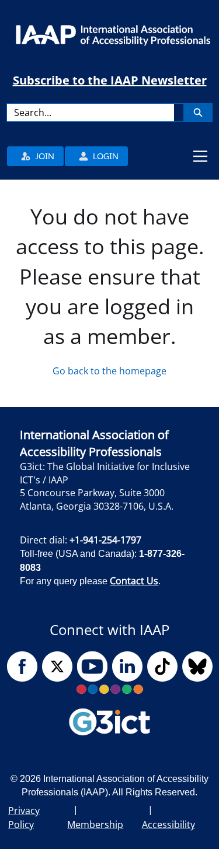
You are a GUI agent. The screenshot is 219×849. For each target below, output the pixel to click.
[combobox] (90, 112)
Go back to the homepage (109, 370)
